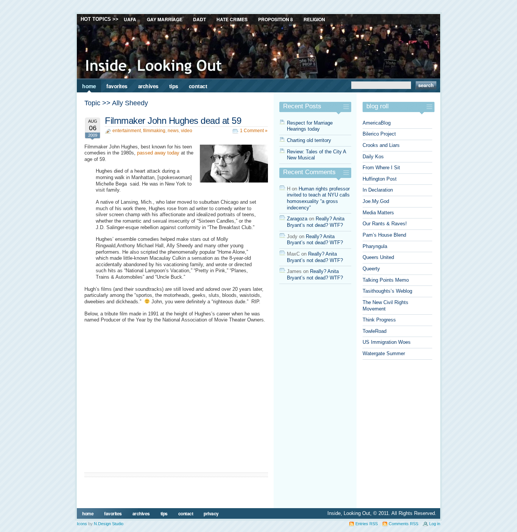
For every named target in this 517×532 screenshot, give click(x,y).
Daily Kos (373, 156)
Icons (82, 523)
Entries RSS (366, 523)
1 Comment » (254, 130)
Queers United (378, 257)
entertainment (126, 130)
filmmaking (154, 130)
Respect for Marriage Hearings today (310, 126)
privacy (211, 513)
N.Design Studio (108, 523)
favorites (117, 86)
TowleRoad (374, 331)
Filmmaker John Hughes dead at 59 (173, 120)
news (173, 130)
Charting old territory (309, 140)
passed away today (158, 153)
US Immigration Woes (387, 342)
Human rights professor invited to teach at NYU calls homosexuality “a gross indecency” (318, 198)
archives (148, 86)
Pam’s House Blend (384, 235)
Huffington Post (380, 179)
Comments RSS (403, 523)
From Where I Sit (381, 167)
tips (173, 86)
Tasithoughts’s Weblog (387, 291)
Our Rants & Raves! (385, 223)
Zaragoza (297, 219)
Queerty (371, 268)
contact (198, 86)
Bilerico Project (379, 134)
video (186, 130)
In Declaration (378, 190)
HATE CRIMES (232, 19)
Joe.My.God (376, 201)
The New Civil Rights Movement (385, 306)
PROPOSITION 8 (275, 19)
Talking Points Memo (386, 280)
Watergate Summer (384, 353)
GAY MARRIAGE (164, 19)
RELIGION (314, 19)
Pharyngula (375, 246)
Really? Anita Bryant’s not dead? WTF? (315, 222)
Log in (434, 523)
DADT (199, 19)
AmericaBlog (377, 123)
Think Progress (379, 320)
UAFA (130, 19)
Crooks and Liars (381, 145)
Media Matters (378, 212)
